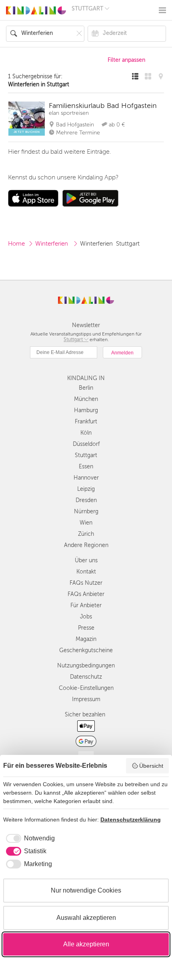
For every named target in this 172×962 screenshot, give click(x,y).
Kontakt (86, 572)
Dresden (86, 500)
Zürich (86, 534)
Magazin (86, 639)
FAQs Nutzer (86, 583)
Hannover (86, 478)
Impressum (86, 699)
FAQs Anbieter (86, 594)
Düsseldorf (86, 444)
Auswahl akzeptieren (86, 917)
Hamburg (86, 410)
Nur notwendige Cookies (86, 890)
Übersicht (151, 766)
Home (16, 243)
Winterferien (52, 243)
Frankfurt (86, 422)
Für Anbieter (86, 605)
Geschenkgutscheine (86, 650)
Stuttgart (86, 455)
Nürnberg (86, 511)
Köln (86, 433)
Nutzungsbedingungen (86, 666)
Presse (86, 628)
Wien (86, 523)
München (86, 399)
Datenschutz (86, 677)
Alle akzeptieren (86, 944)
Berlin (86, 388)
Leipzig (86, 489)
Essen (86, 467)
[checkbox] (29, 838)
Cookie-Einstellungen (86, 688)
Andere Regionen (86, 545)
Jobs (86, 617)
